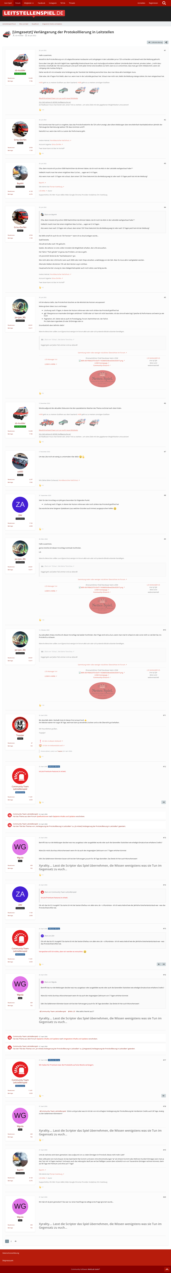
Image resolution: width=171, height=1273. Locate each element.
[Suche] (164, 3)
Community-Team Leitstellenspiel (25, 814)
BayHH (41, 183)
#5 (165, 297)
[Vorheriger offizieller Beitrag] (159, 964)
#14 (164, 885)
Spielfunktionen (42, 816)
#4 (165, 207)
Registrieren (153, 3)
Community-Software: (85, 1269)
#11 (164, 715)
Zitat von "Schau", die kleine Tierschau (58, 339)
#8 (165, 495)
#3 (165, 163)
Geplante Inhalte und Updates (64, 816)
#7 (165, 451)
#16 (164, 975)
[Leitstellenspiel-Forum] (85, 14)
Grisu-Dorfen (56, 144)
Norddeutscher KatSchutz (59, 140)
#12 (164, 766)
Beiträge (10, 81)
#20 (164, 1197)
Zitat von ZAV (49, 936)
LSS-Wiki (42, 191)
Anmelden (141, 3)
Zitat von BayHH (50, 214)
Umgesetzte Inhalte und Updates (75, 1039)
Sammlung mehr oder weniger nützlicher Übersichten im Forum (101, 353)
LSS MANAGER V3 (153, 358)
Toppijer (59, 751)
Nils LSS (72, 1011)
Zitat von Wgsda (50, 982)
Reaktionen (11, 78)
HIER (41, 82)
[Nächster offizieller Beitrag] (163, 802)
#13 (164, 837)
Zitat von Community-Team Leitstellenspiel (60, 892)
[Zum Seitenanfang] (167, 1269)
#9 (165, 539)
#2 (165, 120)
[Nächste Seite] (15, 1241)
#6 (165, 403)
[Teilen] (166, 42)
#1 (165, 50)
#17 (164, 1060)
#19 (164, 1150)
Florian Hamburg (56, 187)
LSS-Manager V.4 (51, 359)
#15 (164, 928)
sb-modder (19, 35)
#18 (164, 1106)
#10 (164, 630)
